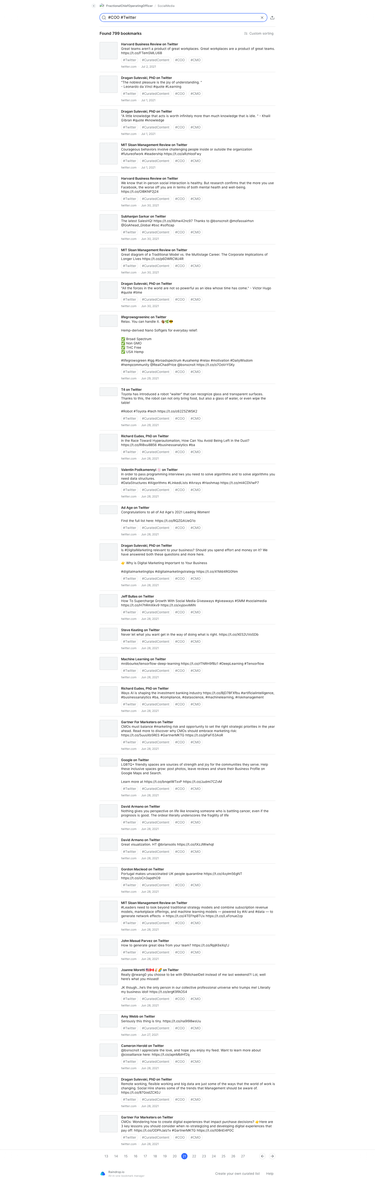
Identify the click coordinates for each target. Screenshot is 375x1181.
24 (214, 1156)
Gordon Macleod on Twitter (117, 866)
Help (269, 1174)
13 (106, 1156)
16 (136, 1156)
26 (233, 1156)
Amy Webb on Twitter (113, 1013)
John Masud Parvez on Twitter (120, 937)
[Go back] (93, 6)
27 (243, 1156)
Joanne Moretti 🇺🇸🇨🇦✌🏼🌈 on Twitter (125, 966)
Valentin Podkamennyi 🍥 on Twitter (124, 466)
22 (194, 1156)
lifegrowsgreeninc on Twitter (118, 313)
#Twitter (129, 60)
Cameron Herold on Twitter (117, 1042)
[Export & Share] (272, 17)
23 (204, 1156)
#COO (180, 60)
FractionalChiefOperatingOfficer (129, 6)
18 (155, 1156)
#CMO (196, 60)
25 (223, 1156)
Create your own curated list (237, 1174)
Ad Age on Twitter (110, 504)
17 (145, 1156)
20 (175, 1156)
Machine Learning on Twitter (118, 656)
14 (116, 1156)
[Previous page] (262, 1156)
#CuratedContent (155, 60)
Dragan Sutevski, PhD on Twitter (121, 74)
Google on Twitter (110, 756)
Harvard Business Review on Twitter (124, 41)
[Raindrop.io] (103, 1173)
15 (126, 1156)
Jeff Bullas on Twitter (112, 593)
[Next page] (272, 1156)
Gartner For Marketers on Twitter (122, 718)
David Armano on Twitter (115, 803)
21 (184, 1156)
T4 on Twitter (106, 386)
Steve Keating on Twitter (115, 626)
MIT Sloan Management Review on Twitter (129, 141)
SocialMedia (166, 6)
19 (165, 1156)
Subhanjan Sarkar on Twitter (118, 213)
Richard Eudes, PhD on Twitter (120, 433)
